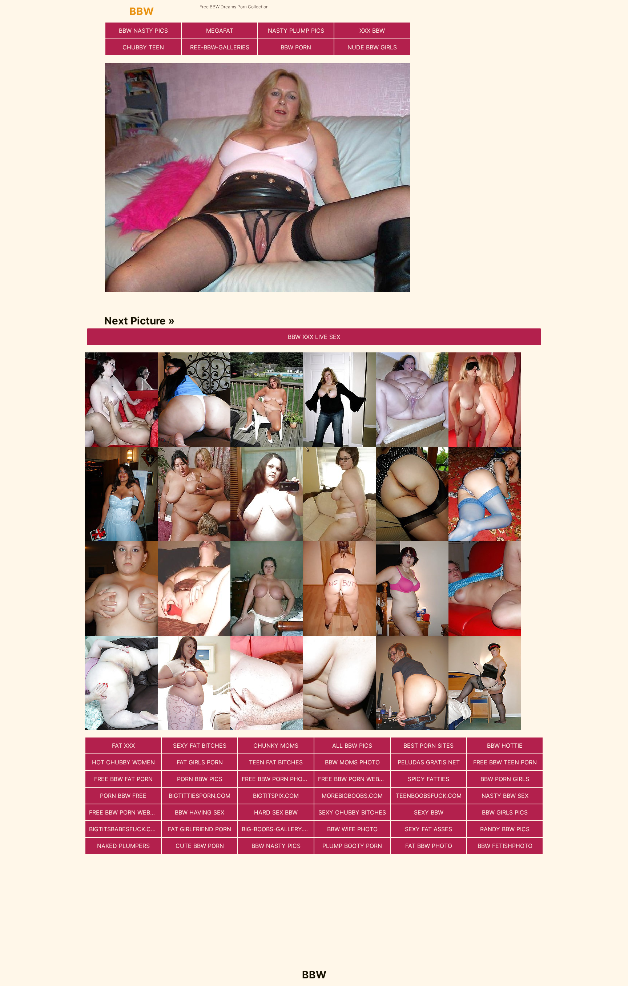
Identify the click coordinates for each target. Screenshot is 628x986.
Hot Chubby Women (123, 762)
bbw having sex (199, 812)
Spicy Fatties (428, 779)
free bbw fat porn (123, 779)
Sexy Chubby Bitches (352, 812)
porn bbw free (123, 795)
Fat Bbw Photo (428, 845)
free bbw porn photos (278, 779)
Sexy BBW (428, 812)
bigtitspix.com (276, 795)
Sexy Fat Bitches (199, 745)
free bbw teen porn (505, 762)
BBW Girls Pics (505, 812)
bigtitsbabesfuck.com (124, 829)
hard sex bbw (276, 812)
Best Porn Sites (428, 745)
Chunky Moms (275, 745)
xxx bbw (372, 30)
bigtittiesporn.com (199, 795)
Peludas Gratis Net (429, 762)
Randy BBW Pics (505, 829)
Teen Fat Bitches (276, 762)
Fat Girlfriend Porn (199, 829)
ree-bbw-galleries (219, 47)
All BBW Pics (352, 745)
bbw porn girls (504, 779)
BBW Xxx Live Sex (314, 336)
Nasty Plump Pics (296, 30)
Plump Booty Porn (352, 845)
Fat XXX (123, 745)
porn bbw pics (199, 779)
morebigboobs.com (352, 795)
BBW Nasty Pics (143, 30)
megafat (219, 30)
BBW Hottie (505, 745)
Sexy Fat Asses (428, 829)
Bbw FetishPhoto (505, 845)
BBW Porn (296, 47)
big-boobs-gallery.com (278, 829)
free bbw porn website (125, 812)
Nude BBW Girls (372, 47)
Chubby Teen (143, 47)
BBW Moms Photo (352, 762)
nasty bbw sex (505, 795)
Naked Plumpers (123, 845)
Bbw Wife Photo (352, 829)
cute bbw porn (200, 845)
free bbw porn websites (354, 779)
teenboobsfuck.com (429, 795)
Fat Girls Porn (200, 762)
